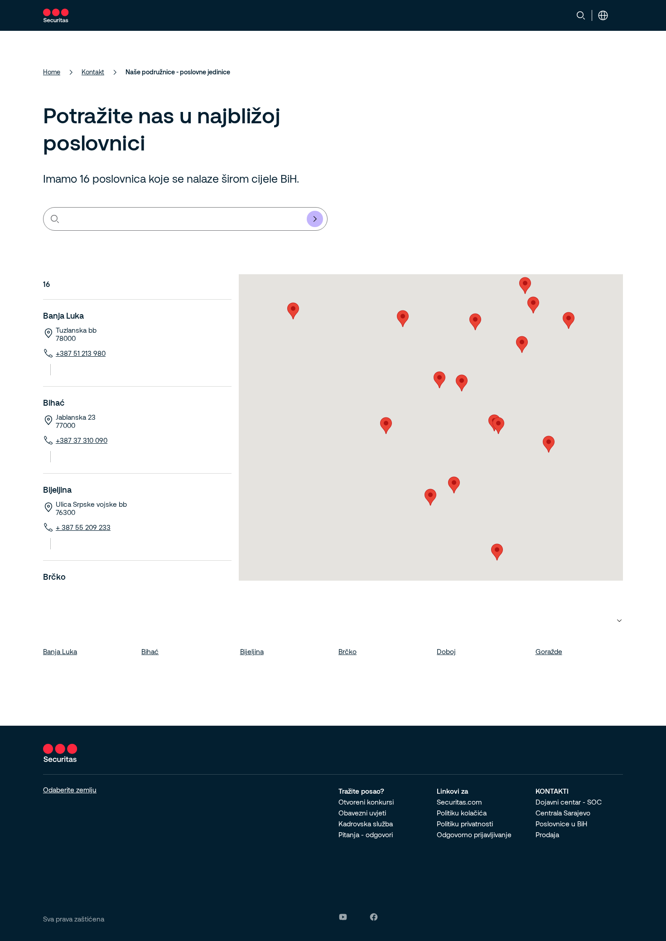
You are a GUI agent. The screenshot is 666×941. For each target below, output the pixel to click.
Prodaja (547, 834)
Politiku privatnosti (465, 824)
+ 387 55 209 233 (83, 527)
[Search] (580, 15)
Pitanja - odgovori (365, 834)
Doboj (446, 651)
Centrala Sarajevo (563, 813)
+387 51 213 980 (81, 353)
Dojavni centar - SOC (569, 802)
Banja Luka (63, 315)
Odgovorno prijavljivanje (474, 834)
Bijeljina (57, 490)
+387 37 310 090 (81, 440)
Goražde (549, 651)
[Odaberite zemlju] (603, 15)
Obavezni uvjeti (362, 813)
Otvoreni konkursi (366, 802)
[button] (403, 318)
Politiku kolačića (462, 813)
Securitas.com (459, 802)
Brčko (54, 577)
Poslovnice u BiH (561, 824)
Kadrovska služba (365, 824)
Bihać (54, 402)
